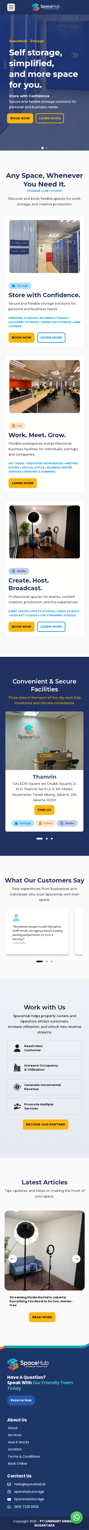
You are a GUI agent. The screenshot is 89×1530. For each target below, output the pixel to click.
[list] (44, 771)
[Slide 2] (46, 838)
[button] (42, 148)
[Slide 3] (51, 838)
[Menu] (11, 7)
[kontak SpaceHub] (76, 1517)
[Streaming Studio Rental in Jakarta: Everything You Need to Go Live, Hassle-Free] (45, 1250)
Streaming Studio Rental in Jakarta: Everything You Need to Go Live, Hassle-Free (41, 1301)
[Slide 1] (39, 838)
